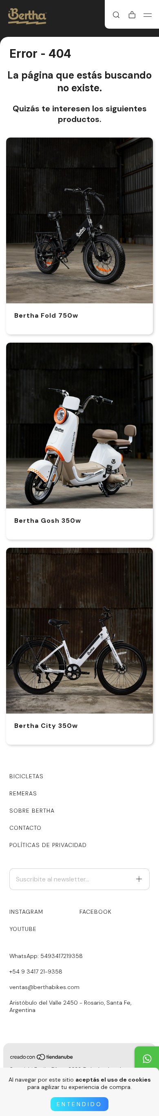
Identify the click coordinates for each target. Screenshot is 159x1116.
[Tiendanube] (42, 1058)
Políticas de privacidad (48, 845)
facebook (96, 911)
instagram (26, 911)
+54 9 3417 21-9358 (35, 971)
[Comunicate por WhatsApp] (147, 1058)
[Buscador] (116, 15)
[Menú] (148, 15)
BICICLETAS (26, 776)
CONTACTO (25, 827)
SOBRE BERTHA (32, 810)
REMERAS (23, 793)
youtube (23, 929)
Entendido (79, 1104)
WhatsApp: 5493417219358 (46, 956)
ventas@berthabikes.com (44, 987)
